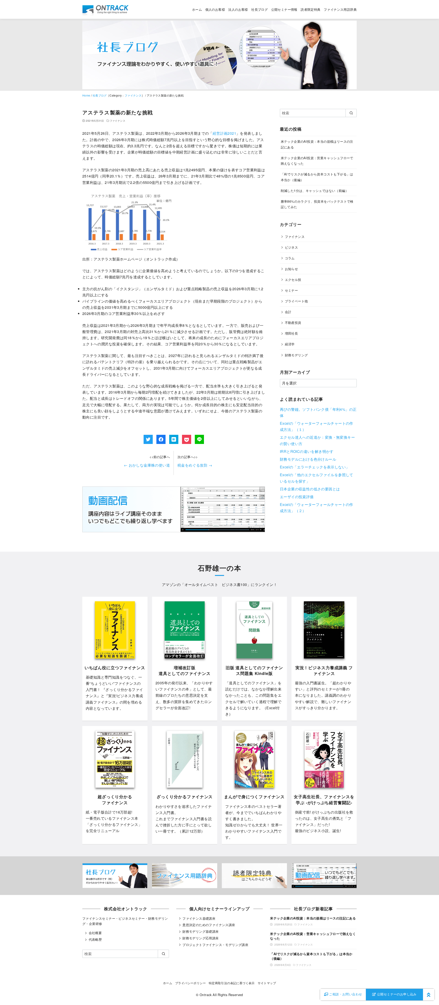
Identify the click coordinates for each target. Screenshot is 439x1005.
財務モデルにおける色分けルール (308, 459)
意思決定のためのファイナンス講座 (208, 924)
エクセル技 (293, 279)
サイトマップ (267, 983)
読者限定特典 (310, 9)
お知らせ (291, 268)
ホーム (197, 9)
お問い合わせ (345, 994)
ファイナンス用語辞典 (340, 9)
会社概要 (95, 932)
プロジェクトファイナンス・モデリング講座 (215, 944)
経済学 (290, 343)
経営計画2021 (224, 133)
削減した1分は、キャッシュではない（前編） (314, 190)
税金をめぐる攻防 (194, 465)
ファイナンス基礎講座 (198, 918)
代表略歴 (95, 939)
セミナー (291, 290)
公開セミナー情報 (284, 9)
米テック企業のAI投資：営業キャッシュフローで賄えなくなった (313, 936)
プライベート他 (296, 300)
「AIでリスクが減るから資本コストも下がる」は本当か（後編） (311, 956)
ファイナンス (133, 95)
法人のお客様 (238, 9)
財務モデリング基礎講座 (200, 931)
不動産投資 (293, 322)
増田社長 (291, 333)
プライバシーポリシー (190, 983)
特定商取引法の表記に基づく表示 (232, 983)
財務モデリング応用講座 (200, 938)
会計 (288, 311)
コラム (290, 257)
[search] (351, 113)
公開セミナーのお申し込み (396, 994)
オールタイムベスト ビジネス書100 (216, 584)
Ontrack (206, 994)
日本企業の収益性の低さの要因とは (310, 489)
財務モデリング (296, 354)
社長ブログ (259, 9)
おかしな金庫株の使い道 (147, 465)
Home (86, 95)
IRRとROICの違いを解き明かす (307, 451)
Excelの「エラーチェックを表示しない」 (314, 467)
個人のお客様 (215, 9)
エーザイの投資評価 (297, 496)
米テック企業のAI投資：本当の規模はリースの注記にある (313, 918)
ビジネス (291, 247)
